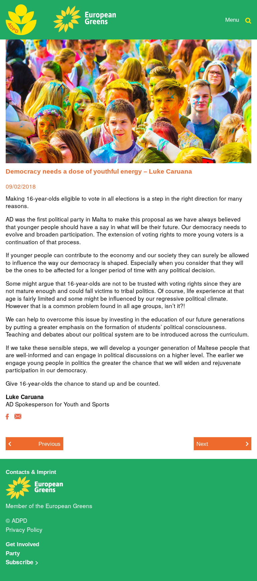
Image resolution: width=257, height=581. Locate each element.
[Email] (17, 421)
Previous (49, 444)
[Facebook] (7, 421)
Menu (232, 19)
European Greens (69, 505)
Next (202, 444)
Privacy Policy (24, 529)
